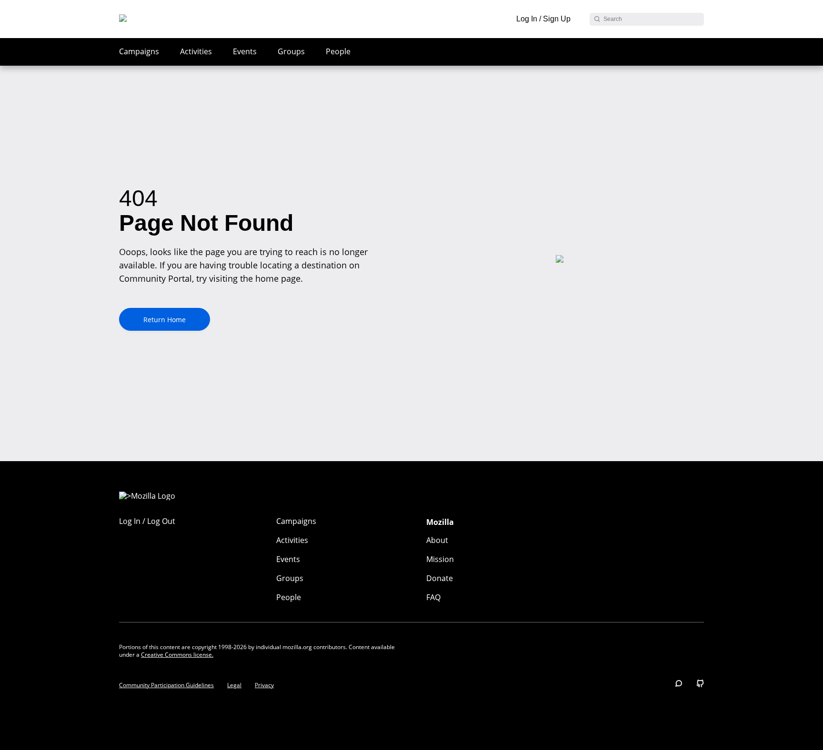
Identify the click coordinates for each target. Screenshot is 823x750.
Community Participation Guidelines (166, 685)
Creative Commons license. (177, 655)
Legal (234, 685)
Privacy (264, 685)
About (437, 540)
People (338, 51)
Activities (196, 51)
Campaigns (139, 51)
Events (245, 51)
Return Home (164, 319)
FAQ (433, 597)
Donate (439, 578)
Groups (291, 51)
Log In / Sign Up (543, 19)
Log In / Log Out (147, 521)
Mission (440, 559)
